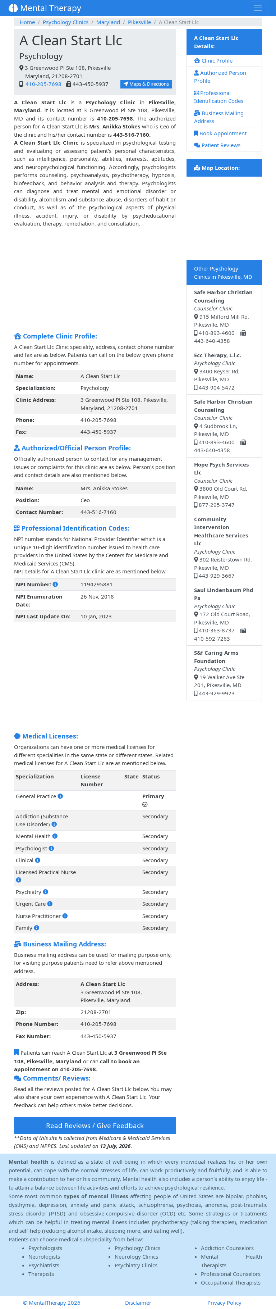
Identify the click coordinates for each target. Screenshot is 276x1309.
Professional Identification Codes (218, 97)
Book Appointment (222, 133)
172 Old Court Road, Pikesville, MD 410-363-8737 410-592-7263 (223, 614)
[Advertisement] (95, 278)
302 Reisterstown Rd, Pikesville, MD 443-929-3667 (223, 547)
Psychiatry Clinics (136, 1265)
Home (27, 22)
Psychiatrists (43, 1265)
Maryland (108, 22)
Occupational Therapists (231, 1282)
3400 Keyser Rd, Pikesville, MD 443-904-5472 (217, 371)
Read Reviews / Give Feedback (95, 1125)
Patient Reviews (220, 145)
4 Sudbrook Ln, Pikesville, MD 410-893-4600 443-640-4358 (223, 426)
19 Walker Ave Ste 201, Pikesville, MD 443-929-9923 (219, 673)
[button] (55, 584)
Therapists (41, 1273)
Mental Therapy (49, 8)
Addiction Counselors (227, 1247)
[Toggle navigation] (257, 8)
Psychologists (45, 1247)
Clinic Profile (216, 60)
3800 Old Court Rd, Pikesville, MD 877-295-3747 (221, 485)
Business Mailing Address (219, 117)
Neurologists (44, 1256)
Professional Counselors (231, 1273)
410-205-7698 (42, 83)
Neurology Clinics (136, 1256)
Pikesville (139, 22)
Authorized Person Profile (220, 77)
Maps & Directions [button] (148, 84)
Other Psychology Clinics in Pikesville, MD (223, 272)
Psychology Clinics (65, 22)
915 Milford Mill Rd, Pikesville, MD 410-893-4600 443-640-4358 (223, 316)
